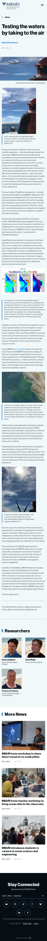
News (7, 17)
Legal (36, 923)
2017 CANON (19, 349)
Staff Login (27, 923)
